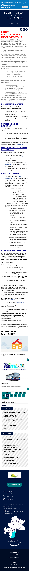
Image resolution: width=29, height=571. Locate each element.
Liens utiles (14, 560)
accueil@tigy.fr (11, 499)
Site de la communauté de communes (14, 567)
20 (11, 395)
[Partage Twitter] (24, 29)
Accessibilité (14, 555)
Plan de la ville (15, 484)
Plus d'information (5, 7)
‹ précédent (6, 393)
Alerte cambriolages (11, 425)
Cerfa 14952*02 (11, 299)
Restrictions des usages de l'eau (15, 413)
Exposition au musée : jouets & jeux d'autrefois (14, 419)
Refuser (25, 7)
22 (19, 395)
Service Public (20, 302)
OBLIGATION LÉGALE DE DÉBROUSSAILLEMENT (11, 415)
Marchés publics (14, 552)
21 (15, 395)
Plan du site (14, 565)
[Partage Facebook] (26, 29)
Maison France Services (12, 423)
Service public (19, 144)
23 (23, 395)
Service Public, (20, 157)
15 (16, 393)
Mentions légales (14, 557)
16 (20, 393)
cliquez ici (22, 327)
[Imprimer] (21, 29)
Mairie (4, 405)
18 (3, 395)
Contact (14, 562)
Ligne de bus (5, 383)
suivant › (5, 398)
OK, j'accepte (25, 3)
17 (24, 393)
